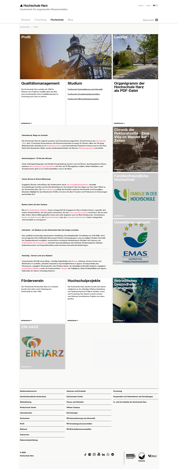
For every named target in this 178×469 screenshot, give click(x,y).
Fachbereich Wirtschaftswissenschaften (83, 99)
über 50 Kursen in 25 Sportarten (42, 166)
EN (157, 5)
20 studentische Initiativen (37, 210)
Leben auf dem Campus (78, 212)
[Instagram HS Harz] (94, 455)
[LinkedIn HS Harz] (103, 455)
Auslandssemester (54, 146)
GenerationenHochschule (76, 217)
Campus (64, 268)
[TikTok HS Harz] (85, 455)
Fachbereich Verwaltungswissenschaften (84, 94)
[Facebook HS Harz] (90, 455)
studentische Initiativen (31, 268)
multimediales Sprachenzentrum (34, 243)
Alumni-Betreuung (49, 189)
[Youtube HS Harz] (98, 455)
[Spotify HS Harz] (112, 455)
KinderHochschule (52, 217)
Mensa (74, 261)
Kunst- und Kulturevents (31, 217)
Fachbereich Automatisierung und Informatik (85, 89)
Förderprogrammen (86, 148)
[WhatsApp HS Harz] (108, 455)
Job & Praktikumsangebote (77, 184)
